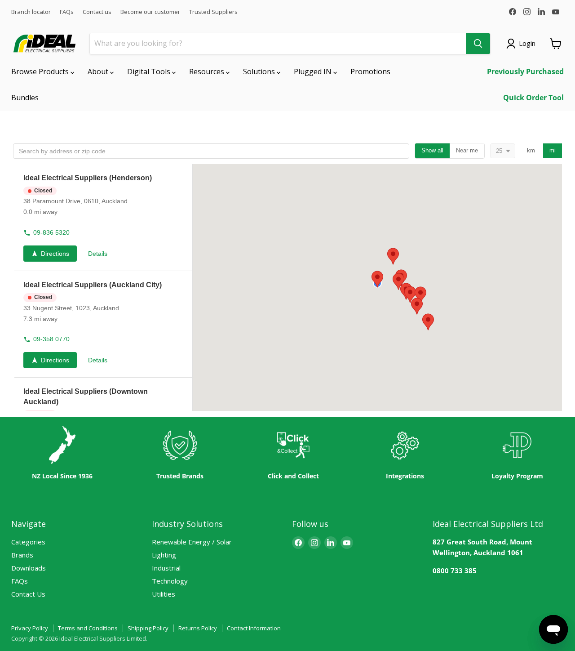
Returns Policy (197, 628)
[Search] (478, 43)
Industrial (166, 567)
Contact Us (28, 593)
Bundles (25, 98)
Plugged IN (313, 71)
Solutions (260, 71)
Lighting (164, 554)
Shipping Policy (148, 628)
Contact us (97, 12)
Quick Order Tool (533, 98)
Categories (28, 541)
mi (552, 150)
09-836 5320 (51, 232)
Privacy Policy (29, 628)
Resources (207, 71)
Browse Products (41, 71)
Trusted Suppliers (213, 12)
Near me (467, 150)
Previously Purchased (525, 71)
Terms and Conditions (88, 628)
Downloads (28, 567)
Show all (432, 150)
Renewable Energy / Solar (192, 541)
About (99, 71)
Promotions (370, 71)
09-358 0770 (51, 339)
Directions (55, 253)
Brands (22, 554)
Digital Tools (149, 71)
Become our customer (150, 12)
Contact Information (254, 628)
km (531, 150)
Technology (170, 580)
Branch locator (31, 12)
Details (97, 253)
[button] (102, 217)
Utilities (163, 593)
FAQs (67, 12)
